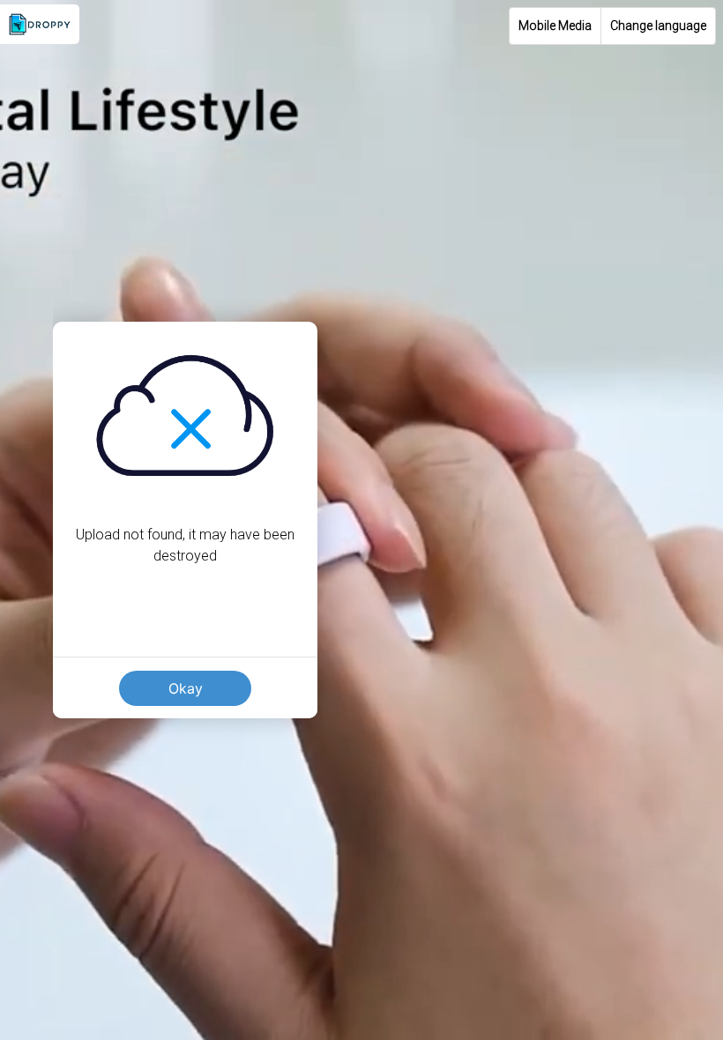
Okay (185, 688)
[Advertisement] (361, 916)
